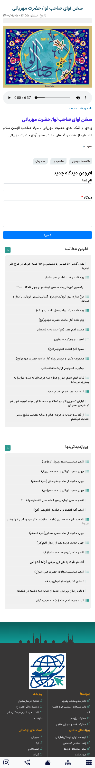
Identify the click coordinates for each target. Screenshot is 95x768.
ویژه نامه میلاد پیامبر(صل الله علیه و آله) (60, 310)
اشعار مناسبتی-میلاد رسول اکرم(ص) (63, 462)
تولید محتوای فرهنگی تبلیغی (71, 737)
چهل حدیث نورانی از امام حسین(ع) (62, 471)
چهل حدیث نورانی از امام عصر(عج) (63, 490)
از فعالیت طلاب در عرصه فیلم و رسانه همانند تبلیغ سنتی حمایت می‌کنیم (52, 417)
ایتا (37, 743)
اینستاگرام (33, 749)
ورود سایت (80, 755)
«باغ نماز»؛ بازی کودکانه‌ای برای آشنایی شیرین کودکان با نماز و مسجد (51, 299)
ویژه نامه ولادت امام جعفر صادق (65, 277)
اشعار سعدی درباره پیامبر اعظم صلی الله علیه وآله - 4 (52, 500)
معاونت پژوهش (77, 718)
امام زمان (40, 161)
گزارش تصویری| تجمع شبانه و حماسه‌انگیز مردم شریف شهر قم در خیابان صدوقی (49, 403)
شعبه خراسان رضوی (28, 701)
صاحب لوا (58, 161)
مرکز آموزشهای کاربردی (74, 749)
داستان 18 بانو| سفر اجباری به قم (64, 581)
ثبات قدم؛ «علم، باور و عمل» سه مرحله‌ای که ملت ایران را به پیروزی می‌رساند (51, 380)
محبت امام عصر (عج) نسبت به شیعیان (60, 330)
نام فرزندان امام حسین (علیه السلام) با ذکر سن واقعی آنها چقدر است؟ (48, 521)
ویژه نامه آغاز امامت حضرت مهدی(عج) (61, 320)
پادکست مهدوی (81, 161)
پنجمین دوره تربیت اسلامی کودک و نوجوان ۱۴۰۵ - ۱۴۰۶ (50, 287)
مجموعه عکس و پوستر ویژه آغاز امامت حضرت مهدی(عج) (50, 359)
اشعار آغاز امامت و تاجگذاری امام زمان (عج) (58, 510)
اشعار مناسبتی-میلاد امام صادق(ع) (63, 552)
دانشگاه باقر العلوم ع (28, 707)
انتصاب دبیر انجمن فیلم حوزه (66, 391)
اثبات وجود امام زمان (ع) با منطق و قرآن (60, 600)
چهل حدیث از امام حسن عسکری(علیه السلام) (56, 533)
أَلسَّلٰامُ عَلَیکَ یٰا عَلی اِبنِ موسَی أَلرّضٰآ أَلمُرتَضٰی (57, 562)
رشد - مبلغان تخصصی (74, 743)
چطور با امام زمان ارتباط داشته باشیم (62, 368)
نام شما (87, 180)
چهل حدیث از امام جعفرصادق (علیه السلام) (57, 481)
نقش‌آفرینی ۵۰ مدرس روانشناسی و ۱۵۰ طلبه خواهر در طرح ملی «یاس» (49, 266)
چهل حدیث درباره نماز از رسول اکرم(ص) (60, 543)
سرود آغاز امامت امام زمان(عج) (66, 349)
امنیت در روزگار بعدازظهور (69, 339)
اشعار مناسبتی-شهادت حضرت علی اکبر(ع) (59, 572)
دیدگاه (88, 197)
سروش (35, 737)
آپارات (36, 755)
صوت (88, 146)
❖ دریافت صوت (80, 108)
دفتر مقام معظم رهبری (74, 701)
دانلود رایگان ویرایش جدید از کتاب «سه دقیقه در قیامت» (50, 591)
